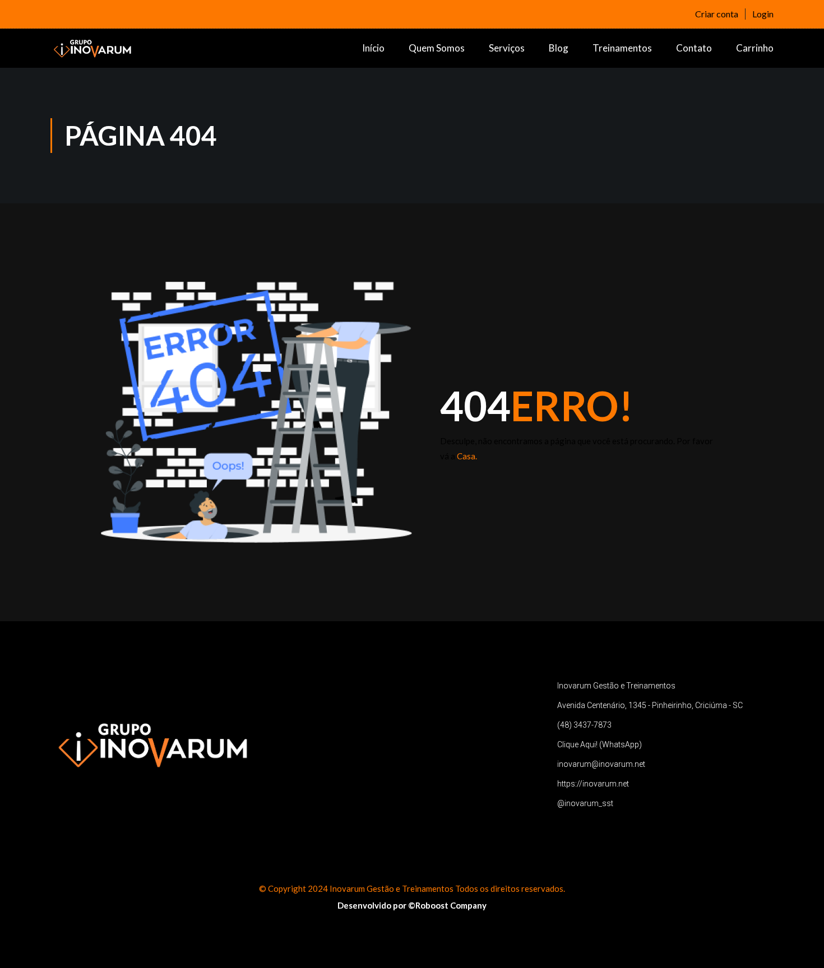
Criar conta (716, 13)
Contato (694, 48)
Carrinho (755, 48)
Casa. (467, 456)
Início (373, 48)
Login (763, 13)
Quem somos (437, 48)
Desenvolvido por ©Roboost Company (412, 905)
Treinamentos (622, 48)
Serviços (507, 48)
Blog (558, 48)
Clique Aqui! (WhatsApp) (599, 744)
